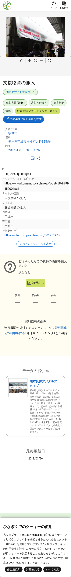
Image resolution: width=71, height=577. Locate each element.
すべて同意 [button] (52, 569)
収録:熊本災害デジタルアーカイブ (37, 110)
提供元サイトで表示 (18, 91)
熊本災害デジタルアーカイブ (45, 383)
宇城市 (12, 133)
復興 (8, 110)
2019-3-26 (33, 150)
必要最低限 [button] (13, 569)
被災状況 (58, 102)
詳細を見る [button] (33, 569)
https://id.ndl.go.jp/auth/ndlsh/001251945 (32, 235)
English (64, 7)
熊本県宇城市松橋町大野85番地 (29, 141)
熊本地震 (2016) (15, 102)
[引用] (33, 158)
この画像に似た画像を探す (26, 119)
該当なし (38, 283)
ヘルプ (53, 7)
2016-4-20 (15, 150)
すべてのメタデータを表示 (35, 243)
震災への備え (39, 102)
